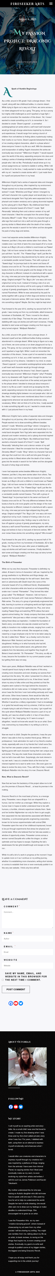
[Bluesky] (21, 1003)
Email (10, 946)
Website (11, 959)
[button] (51, 3)
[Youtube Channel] (16, 1003)
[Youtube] (16, 1107)
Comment (12, 906)
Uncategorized (27, 62)
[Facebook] (11, 1003)
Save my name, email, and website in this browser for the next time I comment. (26, 976)
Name (9, 932)
